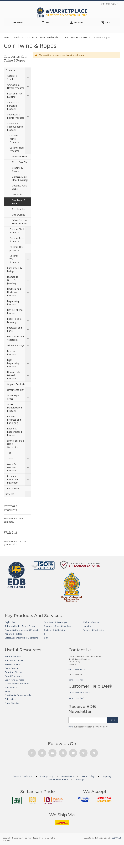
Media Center (11, 687)
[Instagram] (63, 752)
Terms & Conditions (22, 776)
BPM (46, 637)
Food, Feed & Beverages (55, 622)
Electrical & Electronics (93, 630)
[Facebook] (32, 752)
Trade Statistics (12, 703)
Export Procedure (13, 676)
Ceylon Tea (10, 622)
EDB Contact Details (14, 660)
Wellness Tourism (91, 622)
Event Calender (12, 668)
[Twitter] (42, 752)
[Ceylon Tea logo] (17, 800)
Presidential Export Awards (18, 695)
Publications (10, 699)
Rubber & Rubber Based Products (21, 626)
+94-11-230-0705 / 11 (77, 669)
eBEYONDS (116, 838)
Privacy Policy (46, 776)
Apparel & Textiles (13, 634)
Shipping (106, 776)
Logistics (87, 626)
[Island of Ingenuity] (53, 800)
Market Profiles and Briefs (17, 683)
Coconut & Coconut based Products (43, 37)
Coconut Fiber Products (76, 37)
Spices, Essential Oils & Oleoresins (21, 637)
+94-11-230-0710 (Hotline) (79, 692)
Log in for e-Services (14, 680)
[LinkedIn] (52, 752)
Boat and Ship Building (54, 630)
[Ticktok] (94, 752)
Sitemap (80, 779)
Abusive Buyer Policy (58, 779)
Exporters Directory (14, 672)
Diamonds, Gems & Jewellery (57, 626)
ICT (45, 634)
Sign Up (112, 720)
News (7, 691)
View (70, 726)
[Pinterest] (83, 752)
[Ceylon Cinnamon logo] (32, 800)
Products (18, 37)
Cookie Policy (67, 776)
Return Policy (88, 776)
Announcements (13, 656)
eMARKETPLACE (12, 664)
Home (7, 37)
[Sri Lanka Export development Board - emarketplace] (62, 12)
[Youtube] (73, 752)
